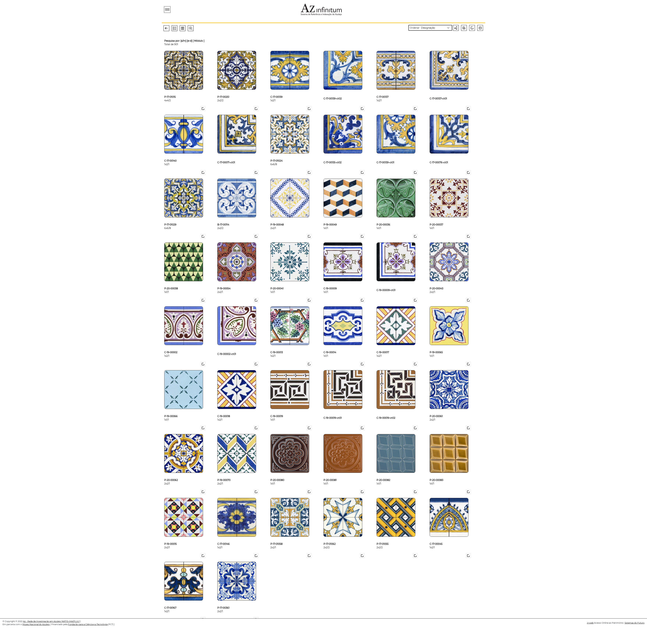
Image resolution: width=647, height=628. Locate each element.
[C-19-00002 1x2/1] (170, 346)
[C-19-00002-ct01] (226, 346)
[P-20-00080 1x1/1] (277, 474)
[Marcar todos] (465, 27)
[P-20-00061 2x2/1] (436, 410)
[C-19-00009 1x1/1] (330, 282)
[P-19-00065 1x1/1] (436, 346)
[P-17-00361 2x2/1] (223, 602)
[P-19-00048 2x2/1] (277, 219)
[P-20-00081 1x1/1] (330, 474)
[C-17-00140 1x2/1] (170, 155)
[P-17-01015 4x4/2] (170, 91)
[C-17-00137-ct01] (438, 91)
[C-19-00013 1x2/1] (276, 346)
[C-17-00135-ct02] (333, 155)
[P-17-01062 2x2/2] (330, 538)
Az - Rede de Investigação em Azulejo (42, 621)
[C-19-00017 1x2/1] (383, 346)
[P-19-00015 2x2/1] (170, 538)
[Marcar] (203, 108)
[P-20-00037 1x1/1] (436, 219)
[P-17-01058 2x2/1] (276, 538)
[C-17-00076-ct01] (439, 155)
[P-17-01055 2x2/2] (383, 538)
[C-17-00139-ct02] (333, 91)
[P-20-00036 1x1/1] (383, 219)
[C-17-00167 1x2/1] (170, 602)
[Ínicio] (187, 9)
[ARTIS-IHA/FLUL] (70, 621)
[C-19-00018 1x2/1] (223, 410)
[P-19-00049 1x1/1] (330, 219)
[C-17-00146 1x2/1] (223, 538)
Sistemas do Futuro (634, 623)
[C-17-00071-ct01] (226, 155)
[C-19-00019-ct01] (333, 410)
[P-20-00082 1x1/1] (383, 474)
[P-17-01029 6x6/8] (170, 219)
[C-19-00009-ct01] (386, 282)
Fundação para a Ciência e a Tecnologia (88, 624)
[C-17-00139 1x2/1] (276, 91)
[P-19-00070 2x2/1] (223, 474)
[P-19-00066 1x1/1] (171, 410)
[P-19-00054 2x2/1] (223, 282)
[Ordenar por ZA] (456, 27)
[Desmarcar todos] (472, 27)
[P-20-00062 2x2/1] (171, 474)
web (590, 623)
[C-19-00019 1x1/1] (276, 410)
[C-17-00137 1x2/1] (383, 91)
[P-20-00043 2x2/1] (436, 282)
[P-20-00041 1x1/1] (277, 282)
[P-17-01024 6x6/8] (276, 155)
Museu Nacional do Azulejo (36, 624)
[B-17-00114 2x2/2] (223, 219)
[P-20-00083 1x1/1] (436, 474)
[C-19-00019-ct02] (386, 410)
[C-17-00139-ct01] (385, 155)
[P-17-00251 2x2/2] (223, 91)
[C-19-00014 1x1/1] (330, 346)
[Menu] (167, 9)
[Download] (481, 27)
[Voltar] (167, 28)
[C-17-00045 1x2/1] (436, 538)
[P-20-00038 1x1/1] (171, 282)
